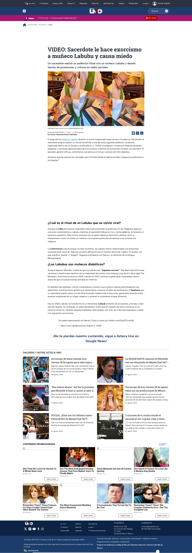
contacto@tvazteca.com (150, 526)
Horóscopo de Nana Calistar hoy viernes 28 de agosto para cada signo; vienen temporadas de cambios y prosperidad (71, 360)
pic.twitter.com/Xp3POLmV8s (119, 320)
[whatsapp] (42, 529)
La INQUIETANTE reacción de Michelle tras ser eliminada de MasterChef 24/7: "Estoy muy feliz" (146, 360)
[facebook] (38, 530)
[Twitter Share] (137, 133)
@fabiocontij (78, 128)
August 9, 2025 (93, 325)
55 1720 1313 (145, 529)
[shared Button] (141, 133)
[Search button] (166, 11)
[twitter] (25, 530)
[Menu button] (33, 11)
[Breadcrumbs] (25, 24)
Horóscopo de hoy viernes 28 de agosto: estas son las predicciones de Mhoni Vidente (146, 388)
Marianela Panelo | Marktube (66, 134)
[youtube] (34, 530)
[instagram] (29, 530)
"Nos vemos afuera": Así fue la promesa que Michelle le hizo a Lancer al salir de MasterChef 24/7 (72, 388)
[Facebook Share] (133, 133)
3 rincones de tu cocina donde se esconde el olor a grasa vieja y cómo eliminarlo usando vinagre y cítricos (145, 417)
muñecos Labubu (69, 139)
